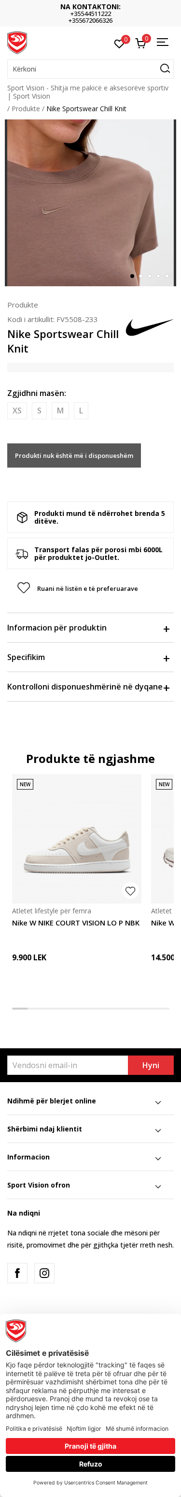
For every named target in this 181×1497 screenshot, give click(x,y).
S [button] (39, 410)
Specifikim (26, 657)
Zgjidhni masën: (36, 393)
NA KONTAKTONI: (90, 6)
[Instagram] (44, 1273)
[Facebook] (17, 1273)
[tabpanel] (90, 202)
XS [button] (17, 410)
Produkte (26, 108)
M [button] (60, 410)
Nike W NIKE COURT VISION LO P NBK (75, 922)
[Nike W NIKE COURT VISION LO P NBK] (76, 839)
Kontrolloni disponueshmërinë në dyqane (85, 686)
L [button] (81, 410)
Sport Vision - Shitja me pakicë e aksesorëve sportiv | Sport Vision (87, 92)
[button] (90, 69)
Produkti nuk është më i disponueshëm (74, 455)
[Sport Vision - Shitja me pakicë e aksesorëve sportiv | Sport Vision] (17, 42)
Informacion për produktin (57, 627)
